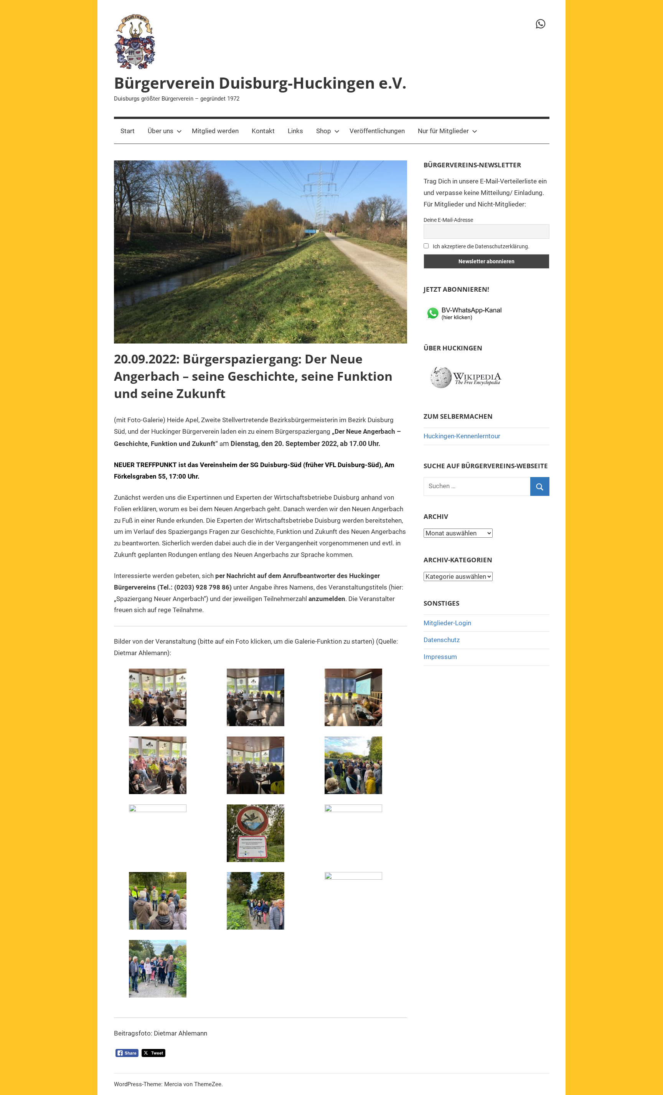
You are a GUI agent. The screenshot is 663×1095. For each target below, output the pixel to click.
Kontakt (263, 131)
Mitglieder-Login (447, 623)
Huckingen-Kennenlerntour (462, 436)
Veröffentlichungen (377, 131)
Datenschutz (442, 640)
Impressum (440, 657)
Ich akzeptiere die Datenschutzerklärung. (480, 246)
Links (295, 131)
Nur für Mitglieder (443, 131)
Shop (323, 131)
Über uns (160, 131)
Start (127, 131)
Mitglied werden (215, 131)
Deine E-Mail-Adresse (448, 220)
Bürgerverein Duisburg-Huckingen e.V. (260, 82)
